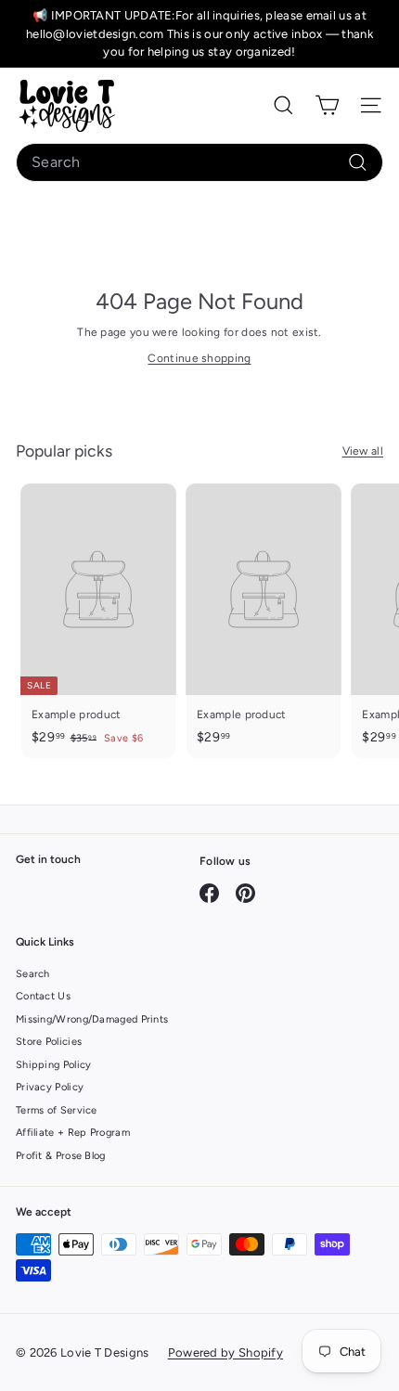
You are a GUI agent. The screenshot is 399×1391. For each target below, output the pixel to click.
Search (33, 974)
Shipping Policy (54, 1065)
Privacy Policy (50, 1087)
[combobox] (199, 162)
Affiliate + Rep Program (73, 1133)
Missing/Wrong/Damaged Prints (92, 1019)
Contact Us (43, 996)
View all (362, 450)
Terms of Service (56, 1110)
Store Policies (49, 1042)
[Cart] (327, 105)
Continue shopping (199, 358)
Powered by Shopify (225, 1352)
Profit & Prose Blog (61, 1156)
